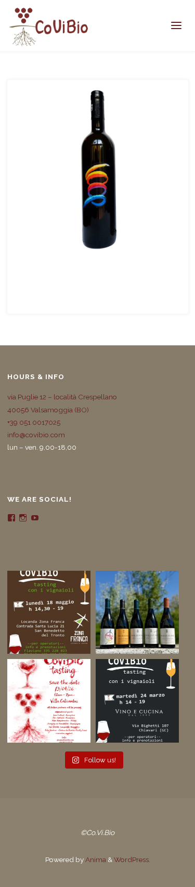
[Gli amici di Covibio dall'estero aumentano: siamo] (137, 612)
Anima (95, 859)
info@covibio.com (36, 435)
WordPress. (132, 859)
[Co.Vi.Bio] (48, 26)
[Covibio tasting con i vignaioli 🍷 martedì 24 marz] (137, 700)
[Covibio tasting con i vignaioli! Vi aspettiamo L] (48, 612)
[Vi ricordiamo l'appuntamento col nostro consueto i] (48, 700)
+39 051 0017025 (33, 422)
